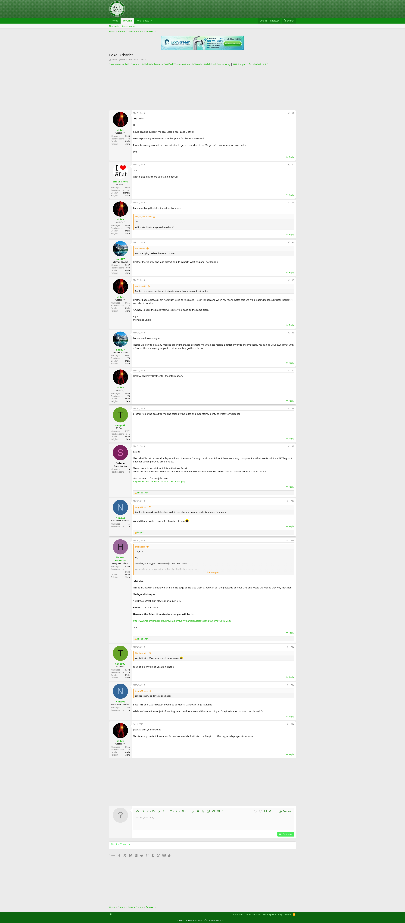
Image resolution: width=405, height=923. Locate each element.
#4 (293, 242)
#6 (293, 332)
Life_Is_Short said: (143, 216)
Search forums (128, 26)
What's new (143, 20)
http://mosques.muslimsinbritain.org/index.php (159, 481)
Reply (291, 157)
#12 (292, 647)
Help (280, 914)
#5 (293, 280)
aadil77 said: (140, 286)
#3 (293, 202)
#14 (292, 724)
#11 (292, 540)
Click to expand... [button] (214, 572)
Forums (127, 20)
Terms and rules (253, 914)
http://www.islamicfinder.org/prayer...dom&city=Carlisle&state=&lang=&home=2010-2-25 (182, 620)
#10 (292, 501)
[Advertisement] (202, 88)
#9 (293, 446)
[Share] (289, 113)
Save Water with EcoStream (124, 64)
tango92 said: (141, 507)
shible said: (140, 248)
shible (114, 59)
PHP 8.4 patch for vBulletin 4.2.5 (250, 64)
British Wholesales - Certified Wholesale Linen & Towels (171, 64)
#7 (293, 370)
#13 (292, 684)
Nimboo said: (141, 653)
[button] (151, 21)
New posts (114, 26)
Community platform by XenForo (203, 920)
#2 (293, 164)
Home (115, 20)
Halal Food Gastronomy (217, 64)
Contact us (238, 914)
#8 (293, 408)
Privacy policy (269, 914)
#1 (293, 113)
